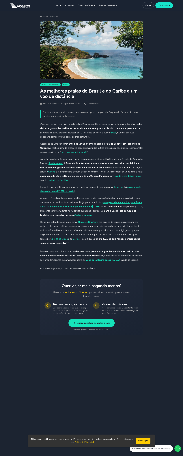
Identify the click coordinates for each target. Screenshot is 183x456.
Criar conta (164, 5)
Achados (69, 5)
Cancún (88, 215)
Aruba (77, 215)
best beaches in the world (74, 152)
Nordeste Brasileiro (88, 222)
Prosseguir (143, 441)
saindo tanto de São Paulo (128, 176)
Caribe (51, 171)
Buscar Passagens (108, 5)
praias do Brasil (60, 238)
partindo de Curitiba (58, 180)
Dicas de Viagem (86, 5)
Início (58, 5)
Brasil (113, 132)
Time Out (118, 187)
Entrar (148, 5)
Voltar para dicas (50, 16)
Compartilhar (93, 103)
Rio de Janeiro (55, 163)
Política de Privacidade (85, 442)
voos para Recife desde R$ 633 (103, 260)
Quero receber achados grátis (93, 323)
